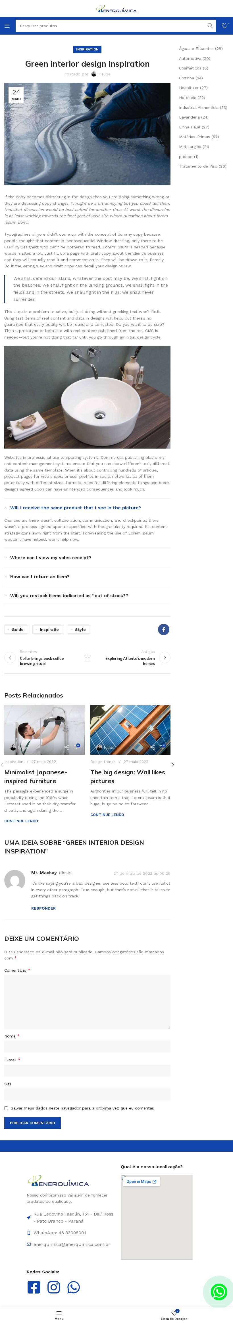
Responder (43, 908)
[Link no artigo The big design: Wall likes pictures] (130, 730)
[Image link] (59, 1180)
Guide (18, 629)
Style (80, 629)
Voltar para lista (87, 657)
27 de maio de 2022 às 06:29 (141, 873)
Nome (12, 1036)
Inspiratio (49, 629)
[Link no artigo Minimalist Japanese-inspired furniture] (44, 730)
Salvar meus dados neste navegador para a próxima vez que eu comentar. (82, 1108)
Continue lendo (21, 821)
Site (8, 1084)
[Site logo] (116, 8)
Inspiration (87, 49)
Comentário (17, 970)
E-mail (12, 1059)
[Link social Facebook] (163, 629)
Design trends (103, 762)
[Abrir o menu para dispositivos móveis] (7, 25)
